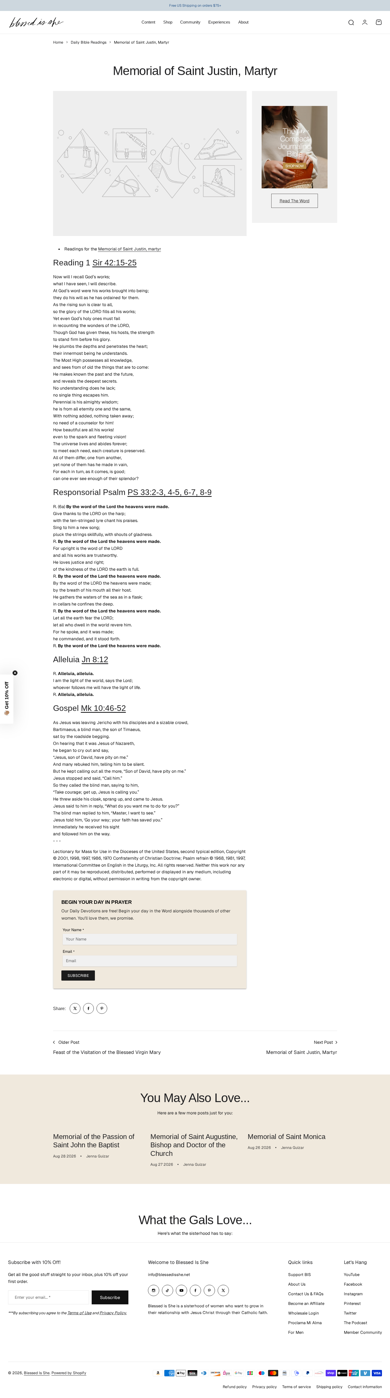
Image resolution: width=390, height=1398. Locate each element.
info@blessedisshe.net (169, 1274)
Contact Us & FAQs (306, 1293)
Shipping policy (329, 1386)
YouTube (351, 1274)
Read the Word (295, 201)
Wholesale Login (303, 1313)
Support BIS (299, 1274)
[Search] (351, 22)
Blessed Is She (37, 1372)
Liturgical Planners (190, 5)
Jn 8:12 (95, 659)
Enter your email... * (32, 1297)
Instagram (353, 1293)
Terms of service (296, 1386)
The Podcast (355, 1322)
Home (58, 42)
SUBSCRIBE (78, 975)
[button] (6, 699)
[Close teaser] (15, 673)
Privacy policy (264, 1386)
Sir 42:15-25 (114, 262)
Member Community (363, 1332)
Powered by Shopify (68, 1372)
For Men (296, 1332)
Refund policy (235, 1386)
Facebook (353, 1284)
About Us (297, 1284)
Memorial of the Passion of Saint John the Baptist (93, 1141)
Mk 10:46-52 (103, 708)
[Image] (295, 147)
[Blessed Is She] (36, 22)
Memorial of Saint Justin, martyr (129, 249)
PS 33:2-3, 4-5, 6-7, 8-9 (170, 492)
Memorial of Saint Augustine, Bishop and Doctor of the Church (194, 1145)
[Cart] (379, 22)
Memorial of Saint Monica (286, 1137)
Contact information (365, 1386)
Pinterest (352, 1303)
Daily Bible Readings (88, 42)
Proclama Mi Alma (305, 1322)
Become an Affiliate (306, 1303)
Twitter (350, 1313)
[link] (75, 1008)
